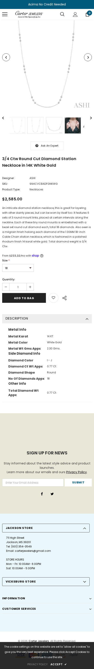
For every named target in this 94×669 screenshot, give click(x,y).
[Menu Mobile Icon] (4, 14)
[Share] (63, 297)
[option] (47, 65)
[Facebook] (42, 494)
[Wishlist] (53, 298)
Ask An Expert (50, 145)
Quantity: (8, 279)
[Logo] (29, 14)
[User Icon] (75, 14)
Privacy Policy (76, 472)
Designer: (8, 178)
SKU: (5, 184)
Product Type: (11, 189)
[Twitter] (52, 494)
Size (6, 260)
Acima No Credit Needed (47, 4)
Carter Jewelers (39, 641)
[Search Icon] (62, 14)
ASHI (32, 178)
